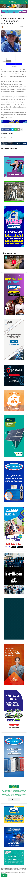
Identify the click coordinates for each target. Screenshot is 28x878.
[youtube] (15, 799)
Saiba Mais (3, 873)
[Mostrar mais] (21, 129)
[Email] (18, 129)
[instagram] (18, 799)
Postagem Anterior (6, 152)
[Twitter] (12, 129)
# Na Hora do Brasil (12, 15)
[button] (2, 2)
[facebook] (9, 799)
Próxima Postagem (22, 152)
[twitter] (12, 799)
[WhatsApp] (15, 129)
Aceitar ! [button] (4, 875)
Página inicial (4, 15)
